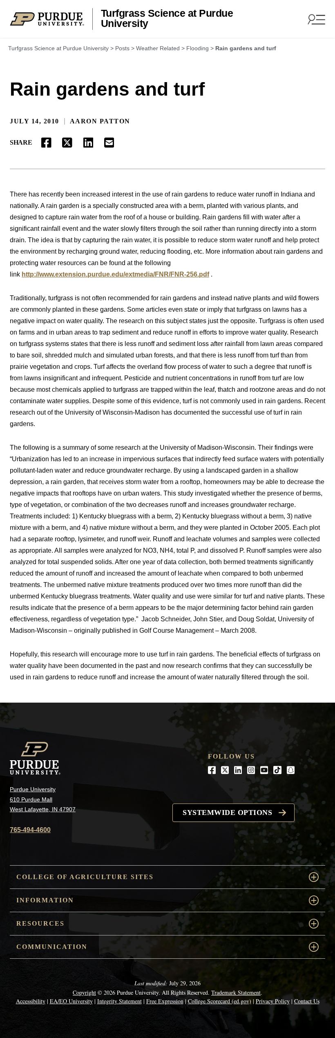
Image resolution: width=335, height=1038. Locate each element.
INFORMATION (45, 900)
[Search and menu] (315, 19)
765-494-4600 (30, 829)
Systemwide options (227, 812)
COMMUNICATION (51, 946)
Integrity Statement (119, 1001)
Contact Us (306, 1001)
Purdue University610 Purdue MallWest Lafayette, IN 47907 (43, 799)
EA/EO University (71, 1001)
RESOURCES (40, 923)
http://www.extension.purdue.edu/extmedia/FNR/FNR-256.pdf (115, 274)
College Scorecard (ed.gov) (219, 1001)
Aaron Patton (100, 121)
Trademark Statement (236, 992)
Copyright (84, 992)
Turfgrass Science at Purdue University (167, 18)
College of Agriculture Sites (85, 876)
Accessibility (30, 1001)
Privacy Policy (273, 1001)
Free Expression (164, 1001)
